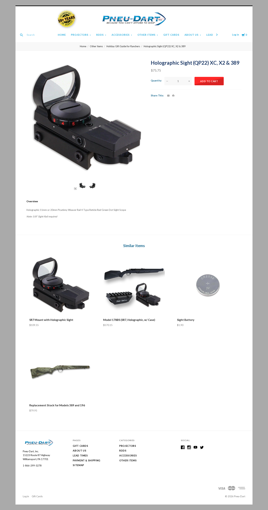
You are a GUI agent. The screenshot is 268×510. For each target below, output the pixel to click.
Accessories (121, 34)
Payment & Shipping (86, 460)
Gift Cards (171, 34)
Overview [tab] (32, 201)
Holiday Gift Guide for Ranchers (123, 46)
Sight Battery (185, 319)
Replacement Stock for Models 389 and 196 (57, 405)
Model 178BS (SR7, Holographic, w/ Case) (129, 319)
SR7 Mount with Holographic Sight (51, 319)
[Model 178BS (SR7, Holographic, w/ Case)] (134, 285)
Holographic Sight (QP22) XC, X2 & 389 (165, 46)
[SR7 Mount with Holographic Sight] (60, 285)
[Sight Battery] (208, 285)
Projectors (79, 34)
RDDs (100, 34)
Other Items (146, 34)
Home (62, 34)
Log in (235, 34)
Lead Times (80, 455)
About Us (192, 34)
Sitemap (78, 465)
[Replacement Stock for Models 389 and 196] (60, 370)
